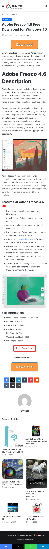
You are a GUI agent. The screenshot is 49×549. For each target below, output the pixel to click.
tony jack (8, 35)
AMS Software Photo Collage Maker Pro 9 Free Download (36, 441)
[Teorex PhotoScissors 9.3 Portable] (36, 508)
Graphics (13, 14)
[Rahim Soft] (14, 5)
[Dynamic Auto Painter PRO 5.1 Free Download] (12, 469)
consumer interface (24, 239)
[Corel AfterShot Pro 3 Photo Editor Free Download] (36, 474)
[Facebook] (6, 380)
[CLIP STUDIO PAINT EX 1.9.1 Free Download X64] (12, 436)
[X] (12, 380)
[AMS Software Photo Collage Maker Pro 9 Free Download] (36, 430)
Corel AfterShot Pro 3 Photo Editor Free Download (35, 493)
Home (6, 14)
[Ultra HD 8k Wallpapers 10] (12, 508)
